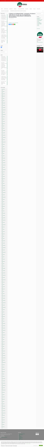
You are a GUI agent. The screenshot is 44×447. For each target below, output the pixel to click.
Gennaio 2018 (3, 325)
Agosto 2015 (3, 392)
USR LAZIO (39, 22)
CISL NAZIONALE (39, 20)
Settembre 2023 (3, 169)
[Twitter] (43, 0)
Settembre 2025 (3, 114)
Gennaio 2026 (3, 105)
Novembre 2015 (3, 385)
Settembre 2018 (3, 307)
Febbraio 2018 (3, 323)
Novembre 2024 (3, 137)
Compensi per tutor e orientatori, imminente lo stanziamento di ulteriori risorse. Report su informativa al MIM (3, 36)
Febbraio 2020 (3, 268)
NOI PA (38, 25)
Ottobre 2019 (3, 277)
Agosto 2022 (3, 199)
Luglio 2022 (3, 201)
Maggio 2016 (3, 371)
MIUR (38, 21)
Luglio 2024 (3, 146)
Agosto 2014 (3, 417)
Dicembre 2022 (3, 190)
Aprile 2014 (3, 424)
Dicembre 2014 (3, 410)
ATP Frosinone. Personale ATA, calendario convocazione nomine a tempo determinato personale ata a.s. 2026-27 (4, 30)
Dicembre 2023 (3, 162)
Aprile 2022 (3, 208)
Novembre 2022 (3, 192)
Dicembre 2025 (3, 107)
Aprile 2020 (3, 263)
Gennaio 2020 (3, 270)
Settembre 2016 (3, 362)
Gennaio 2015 (3, 408)
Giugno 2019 (3, 286)
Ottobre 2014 (3, 415)
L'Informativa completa (28, 443)
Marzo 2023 (3, 183)
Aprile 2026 (3, 98)
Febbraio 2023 (3, 185)
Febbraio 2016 (3, 378)
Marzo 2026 (3, 100)
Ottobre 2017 (3, 332)
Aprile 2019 (3, 291)
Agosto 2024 (3, 144)
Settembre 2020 (3, 252)
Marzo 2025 (3, 128)
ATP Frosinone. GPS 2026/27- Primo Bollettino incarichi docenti (3, 41)
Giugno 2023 (3, 176)
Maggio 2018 (3, 316)
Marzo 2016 (3, 376)
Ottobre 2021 (3, 222)
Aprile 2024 (3, 153)
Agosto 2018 (3, 309)
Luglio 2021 (3, 229)
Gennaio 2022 (3, 215)
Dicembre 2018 (3, 300)
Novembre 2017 (3, 330)
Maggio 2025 (3, 123)
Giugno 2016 (3, 369)
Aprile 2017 (3, 346)
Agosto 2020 (3, 254)
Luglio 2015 (3, 394)
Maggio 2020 (3, 261)
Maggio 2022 (3, 206)
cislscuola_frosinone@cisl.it (20, 0)
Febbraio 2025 (3, 130)
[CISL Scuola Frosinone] (22, 5)
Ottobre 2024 (3, 139)
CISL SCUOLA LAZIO (40, 19)
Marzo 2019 (3, 293)
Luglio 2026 (3, 91)
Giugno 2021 (3, 231)
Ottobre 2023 (3, 167)
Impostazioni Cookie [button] (35, 445)
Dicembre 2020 (3, 245)
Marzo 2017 (3, 348)
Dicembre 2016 (3, 355)
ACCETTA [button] (41, 445)
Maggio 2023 (3, 178)
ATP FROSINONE (21, 437)
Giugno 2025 (3, 121)
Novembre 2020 (3, 247)
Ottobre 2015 (3, 387)
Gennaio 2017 (3, 353)
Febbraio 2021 (3, 240)
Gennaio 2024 (3, 160)
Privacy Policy (38, 28)
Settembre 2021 (3, 224)
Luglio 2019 (3, 284)
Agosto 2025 (3, 116)
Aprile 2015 (3, 401)
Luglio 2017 (3, 339)
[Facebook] (42, 0)
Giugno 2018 (3, 314)
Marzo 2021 (3, 238)
